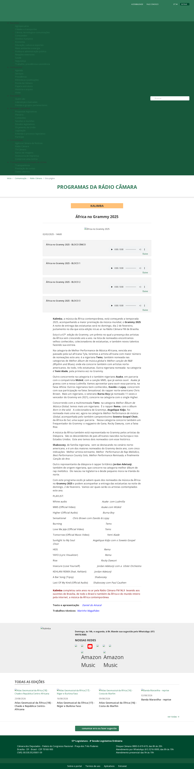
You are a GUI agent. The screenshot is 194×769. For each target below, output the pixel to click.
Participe (19, 136)
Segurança (20, 60)
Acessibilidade (137, 4)
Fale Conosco (152, 4)
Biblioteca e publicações (27, 79)
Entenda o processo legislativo (30, 133)
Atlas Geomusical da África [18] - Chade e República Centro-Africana (33, 706)
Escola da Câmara (23, 83)
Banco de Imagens (24, 152)
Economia (20, 41)
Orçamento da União (25, 127)
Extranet (122, 766)
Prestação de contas (25, 168)
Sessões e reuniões (24, 121)
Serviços (19, 73)
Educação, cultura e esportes (29, 45)
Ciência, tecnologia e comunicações (32, 32)
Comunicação (21, 178)
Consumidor (21, 35)
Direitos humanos (24, 38)
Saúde (18, 57)
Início (9, 178)
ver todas (173, 716)
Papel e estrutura (23, 86)
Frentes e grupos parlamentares (31, 105)
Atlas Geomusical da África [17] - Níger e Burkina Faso (75, 704)
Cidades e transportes (26, 29)
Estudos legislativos (25, 124)
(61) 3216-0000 (152, 749)
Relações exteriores (25, 54)
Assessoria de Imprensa (27, 155)
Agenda (19, 70)
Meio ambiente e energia (27, 48)
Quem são (20, 98)
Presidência (21, 76)
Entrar (184, 4)
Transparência (22, 165)
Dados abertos (22, 171)
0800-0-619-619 (140, 746)
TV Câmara (20, 149)
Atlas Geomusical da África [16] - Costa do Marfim (118, 704)
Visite (18, 92)
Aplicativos (109, 766)
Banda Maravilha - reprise (156, 699)
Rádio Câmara (22, 146)
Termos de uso (92, 766)
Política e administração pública (30, 51)
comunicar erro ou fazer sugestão (99, 728)
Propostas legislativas (26, 111)
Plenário (19, 114)
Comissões (20, 117)
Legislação (20, 130)
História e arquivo (24, 89)
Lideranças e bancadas (26, 102)
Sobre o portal (74, 766)
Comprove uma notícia (26, 159)
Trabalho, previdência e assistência (32, 64)
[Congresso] (164, 4)
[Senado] (169, 4)
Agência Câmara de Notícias (29, 143)
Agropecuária (22, 26)
